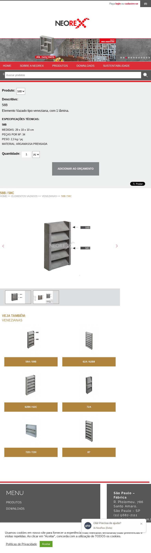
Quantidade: (11, 153)
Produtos (60, 65)
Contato (9, 74)
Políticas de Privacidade (21, 544)
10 (144, 57)
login (118, 3)
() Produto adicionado (145, 4)
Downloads (85, 65)
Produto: (8, 90)
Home (7, 65)
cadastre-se (131, 3)
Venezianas (49, 196)
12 (149, 57)
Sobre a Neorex (32, 65)
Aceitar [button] (46, 544)
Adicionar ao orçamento (76, 168)
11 (146, 57)
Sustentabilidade (116, 65)
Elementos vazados (24, 196)
